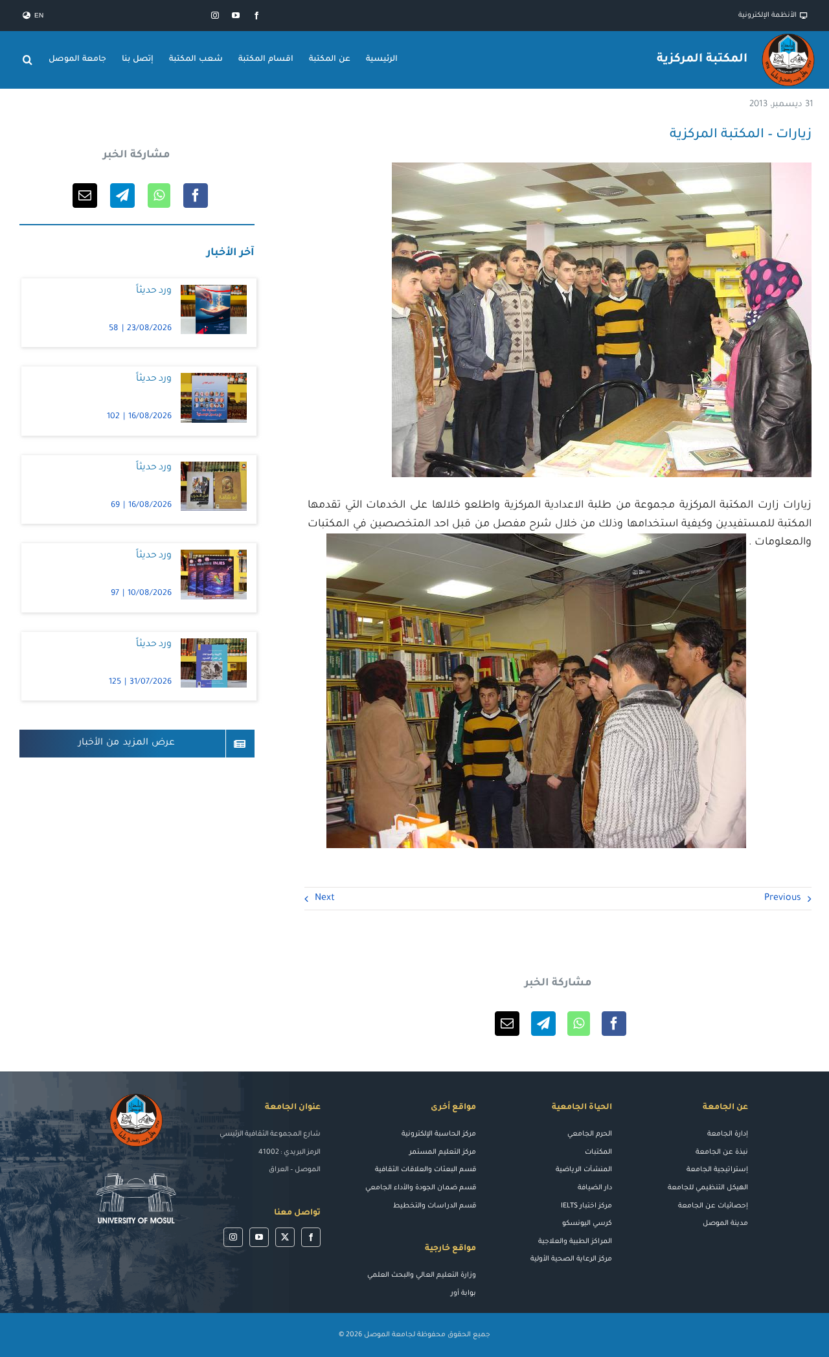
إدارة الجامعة (727, 1134)
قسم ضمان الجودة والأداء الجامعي (420, 1188)
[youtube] (236, 15)
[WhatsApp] (578, 1023)
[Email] (507, 1023)
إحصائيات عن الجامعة (713, 1206)
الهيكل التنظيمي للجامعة (708, 1188)
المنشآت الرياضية (584, 1170)
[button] (28, 59)
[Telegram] (543, 1023)
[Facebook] (614, 1023)
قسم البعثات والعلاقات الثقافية (425, 1170)
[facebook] (256, 15)
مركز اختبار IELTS (586, 1206)
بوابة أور (463, 1293)
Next (325, 898)
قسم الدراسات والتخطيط (434, 1206)
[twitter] (285, 1237)
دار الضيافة (595, 1188)
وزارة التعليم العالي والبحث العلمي (421, 1275)
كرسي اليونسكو (587, 1224)
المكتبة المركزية (702, 59)
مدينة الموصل (725, 1224)
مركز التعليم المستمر (442, 1152)
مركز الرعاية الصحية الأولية (571, 1259)
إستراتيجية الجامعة (717, 1170)
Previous (782, 898)
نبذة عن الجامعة (722, 1152)
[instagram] (215, 15)
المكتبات (598, 1152)
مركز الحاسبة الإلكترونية (439, 1134)
